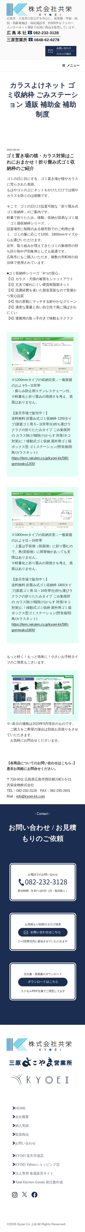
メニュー (73, 65)
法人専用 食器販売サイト (34, 1173)
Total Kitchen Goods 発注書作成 (39, 1182)
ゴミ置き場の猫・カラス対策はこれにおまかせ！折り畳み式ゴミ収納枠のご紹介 (40, 162)
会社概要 (22, 1117)
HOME (20, 1108)
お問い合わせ (25, 1143)
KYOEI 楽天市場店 (29, 1156)
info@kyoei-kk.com (30, 796)
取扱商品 (22, 1134)
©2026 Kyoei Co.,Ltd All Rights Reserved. (36, 1224)
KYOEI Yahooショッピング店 (37, 1164)
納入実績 (22, 1125)
